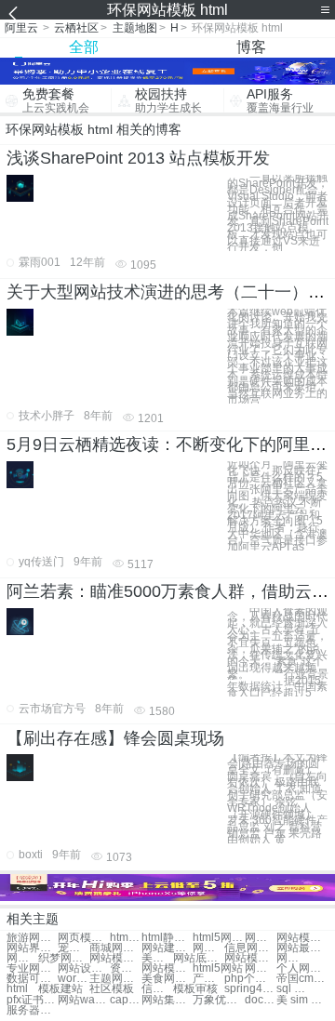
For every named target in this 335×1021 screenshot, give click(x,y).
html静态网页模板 (167, 938)
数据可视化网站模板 (32, 979)
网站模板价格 (208, 948)
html (17, 989)
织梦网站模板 (63, 958)
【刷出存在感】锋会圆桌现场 (115, 738)
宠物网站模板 (73, 948)
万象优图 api (218, 1000)
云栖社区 (76, 27)
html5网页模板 (218, 938)
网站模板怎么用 (167, 968)
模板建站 (60, 989)
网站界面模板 (32, 948)
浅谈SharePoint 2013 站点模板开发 (138, 158)
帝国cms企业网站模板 (302, 979)
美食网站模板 (157, 958)
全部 (84, 47)
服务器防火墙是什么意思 (32, 1010)
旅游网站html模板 (32, 938)
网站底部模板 (198, 958)
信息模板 (157, 989)
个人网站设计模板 (302, 968)
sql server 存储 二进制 (292, 989)
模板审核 (195, 989)
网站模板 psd (249, 958)
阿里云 (21, 27)
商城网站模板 (115, 948)
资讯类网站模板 (125, 968)
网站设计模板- (83, 968)
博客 (251, 47)
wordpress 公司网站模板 (73, 979)
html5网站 (218, 968)
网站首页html (260, 968)
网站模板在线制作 (292, 958)
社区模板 (111, 989)
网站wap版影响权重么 (83, 1000)
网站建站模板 (167, 948)
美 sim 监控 (302, 1000)
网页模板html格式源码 (260, 938)
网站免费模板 (22, 958)
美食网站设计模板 (167, 979)
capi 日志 (125, 1000)
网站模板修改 (115, 958)
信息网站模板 (249, 948)
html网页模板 (125, 938)
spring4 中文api (249, 989)
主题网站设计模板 (115, 979)
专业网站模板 (32, 968)
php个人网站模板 (249, 979)
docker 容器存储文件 (260, 1000)
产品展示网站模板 (208, 979)
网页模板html (83, 938)
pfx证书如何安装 (32, 1000)
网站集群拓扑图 (167, 1000)
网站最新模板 (302, 948)
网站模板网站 (302, 938)
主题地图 (135, 27)
